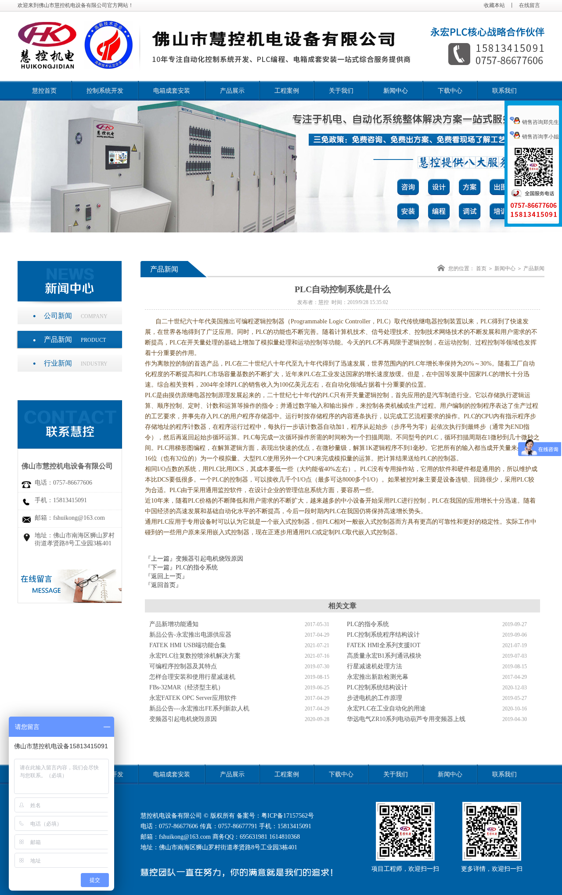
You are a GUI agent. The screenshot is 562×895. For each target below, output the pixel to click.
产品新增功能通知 (173, 624)
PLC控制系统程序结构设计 (383, 634)
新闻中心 (395, 90)
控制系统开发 (104, 90)
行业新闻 (76, 363)
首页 (481, 268)
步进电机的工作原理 (374, 698)
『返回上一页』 (166, 576)
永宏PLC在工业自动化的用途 (386, 708)
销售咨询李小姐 (540, 137)
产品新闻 (75, 339)
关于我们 (341, 90)
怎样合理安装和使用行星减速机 (192, 677)
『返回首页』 (163, 585)
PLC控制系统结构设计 (377, 687)
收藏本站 (494, 5)
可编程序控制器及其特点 (183, 666)
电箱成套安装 (171, 90)
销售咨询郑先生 (540, 122)
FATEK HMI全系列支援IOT (384, 645)
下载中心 (450, 90)
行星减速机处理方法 (374, 666)
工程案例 (286, 90)
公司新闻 (76, 315)
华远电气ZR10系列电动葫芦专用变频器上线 (406, 719)
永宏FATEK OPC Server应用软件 (193, 698)
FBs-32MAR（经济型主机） (186, 687)
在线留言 (529, 5)
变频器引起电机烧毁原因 (209, 558)
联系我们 (504, 90)
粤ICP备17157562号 (287, 815)
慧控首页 (44, 90)
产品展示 (232, 90)
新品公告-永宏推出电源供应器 (190, 634)
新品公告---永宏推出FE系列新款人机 (199, 708)
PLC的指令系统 (197, 567)
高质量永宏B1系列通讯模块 (384, 655)
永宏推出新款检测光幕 (377, 677)
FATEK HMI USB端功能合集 (187, 645)
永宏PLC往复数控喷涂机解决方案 (195, 655)
